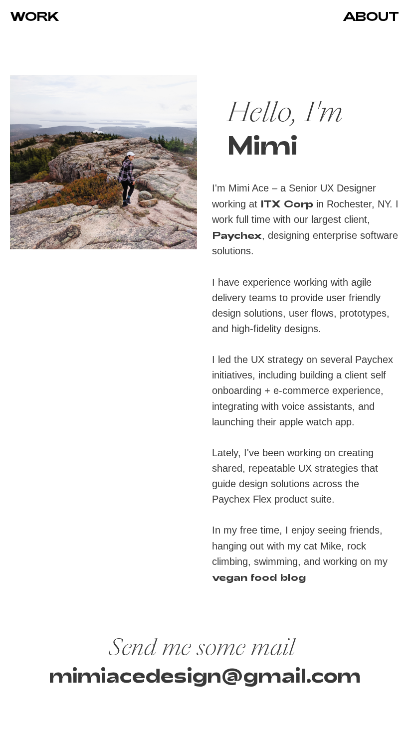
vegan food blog (259, 577)
